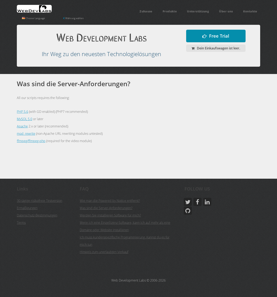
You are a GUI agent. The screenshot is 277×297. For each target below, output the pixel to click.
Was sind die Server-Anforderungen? (106, 208)
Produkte (170, 11)
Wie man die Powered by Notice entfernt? (110, 200)
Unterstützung (198, 11)
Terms (21, 222)
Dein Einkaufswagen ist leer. (218, 48)
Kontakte (250, 11)
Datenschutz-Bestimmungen (37, 215)
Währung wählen (73, 18)
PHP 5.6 (22, 111)
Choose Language (35, 18)
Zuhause (146, 11)
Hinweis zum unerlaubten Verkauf (104, 252)
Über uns (226, 11)
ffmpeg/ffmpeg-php (31, 141)
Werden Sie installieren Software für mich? (110, 215)
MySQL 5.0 (24, 119)
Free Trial (219, 36)
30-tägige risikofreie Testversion (39, 200)
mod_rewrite (26, 133)
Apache (22, 126)
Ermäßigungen (27, 208)
